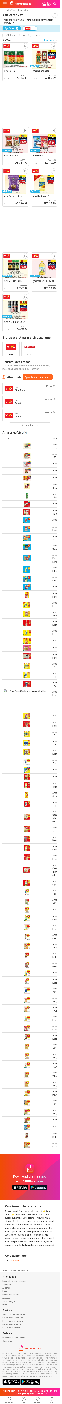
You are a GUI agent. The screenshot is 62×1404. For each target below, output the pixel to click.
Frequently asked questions (14, 1281)
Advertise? (7, 1284)
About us (6, 1298)
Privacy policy (29, 1394)
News (4, 1305)
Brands (5, 1291)
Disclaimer (42, 1391)
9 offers (6, 40)
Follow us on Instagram (12, 1321)
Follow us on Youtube (11, 1324)
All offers (11, 10)
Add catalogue (8, 1301)
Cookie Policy (41, 1394)
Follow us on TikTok (11, 1328)
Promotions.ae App (10, 1294)
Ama (20, 10)
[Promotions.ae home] (20, 4)
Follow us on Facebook (12, 1318)
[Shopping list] (48, 3)
